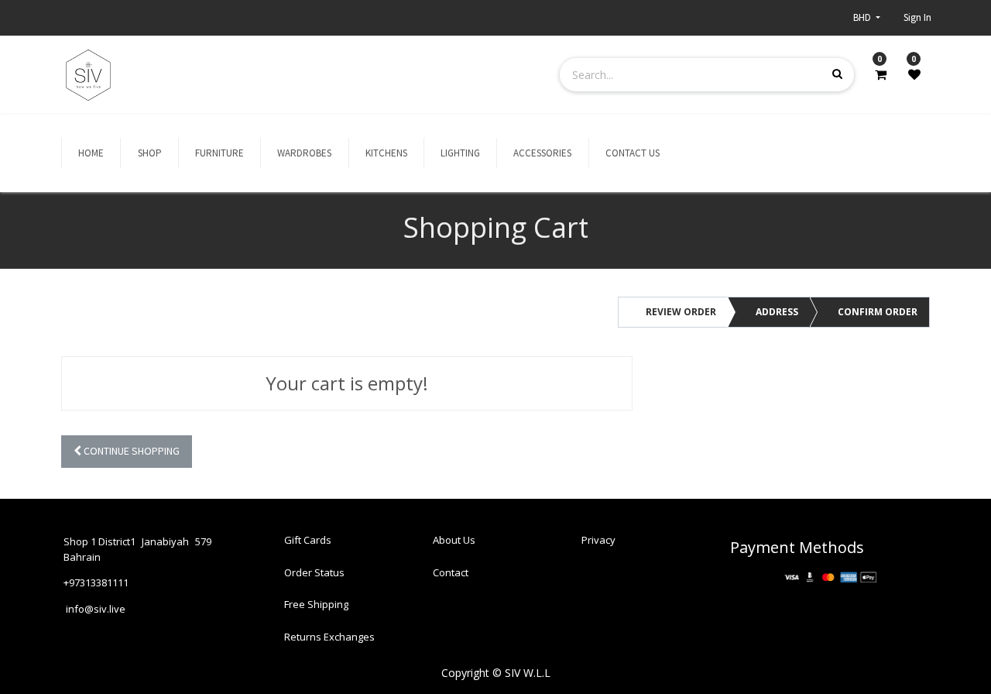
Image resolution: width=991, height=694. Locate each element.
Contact (450, 572)
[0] (881, 74)
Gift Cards (307, 540)
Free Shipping (316, 604)
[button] (126, 452)
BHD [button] (863, 17)
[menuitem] (91, 153)
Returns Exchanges (329, 637)
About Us (454, 540)
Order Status (314, 572)
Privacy (598, 540)
